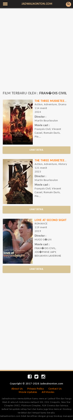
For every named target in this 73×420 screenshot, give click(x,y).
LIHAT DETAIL (37, 150)
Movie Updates (28, 392)
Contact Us (55, 388)
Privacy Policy (35, 388)
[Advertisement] (36, 51)
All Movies (48, 392)
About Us (17, 388)
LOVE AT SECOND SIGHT (50, 220)
